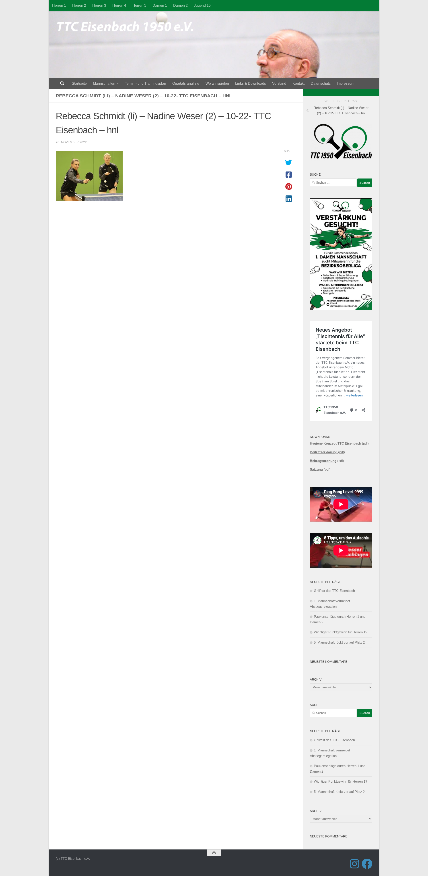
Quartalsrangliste (185, 83)
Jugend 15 (202, 5)
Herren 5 (139, 5)
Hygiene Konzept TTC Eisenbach (335, 443)
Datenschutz (321, 83)
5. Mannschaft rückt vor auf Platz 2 (339, 642)
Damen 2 (180, 5)
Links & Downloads (250, 83)
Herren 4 (119, 5)
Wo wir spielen (217, 83)
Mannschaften (104, 83)
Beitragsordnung (323, 461)
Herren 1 (59, 5)
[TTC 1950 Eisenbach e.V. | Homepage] (127, 26)
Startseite (79, 83)
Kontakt (298, 83)
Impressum (345, 83)
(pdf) (327, 452)
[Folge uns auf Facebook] (367, 863)
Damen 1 (159, 5)
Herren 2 (79, 5)
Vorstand (279, 83)
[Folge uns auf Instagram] (354, 863)
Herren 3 (99, 5)
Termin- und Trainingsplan (145, 83)
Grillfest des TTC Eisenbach (334, 591)
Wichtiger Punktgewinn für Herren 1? (340, 632)
